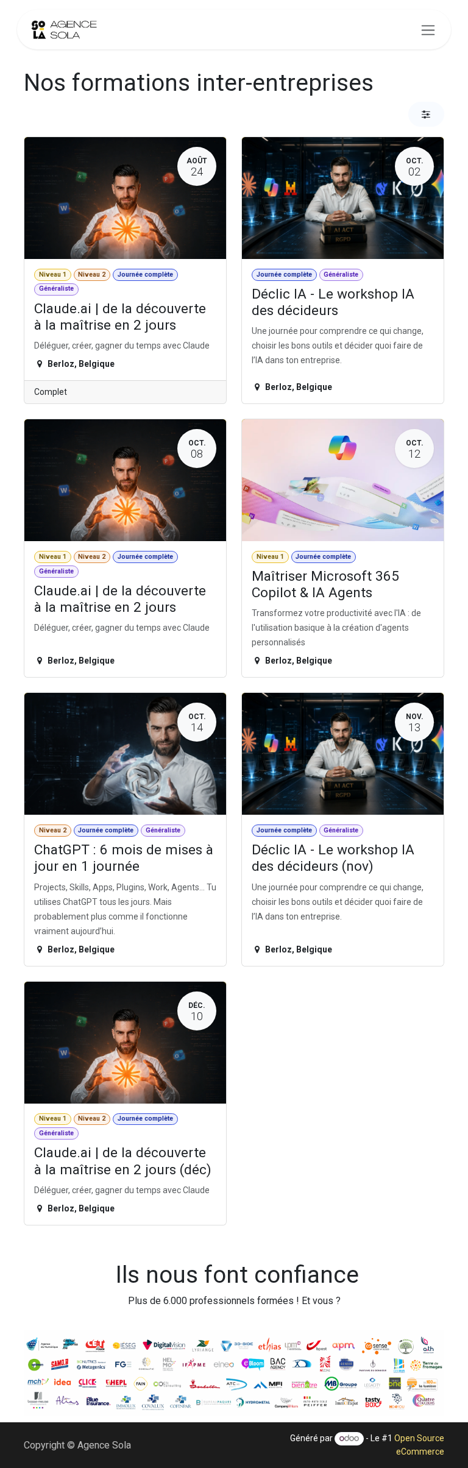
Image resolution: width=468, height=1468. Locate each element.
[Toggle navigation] (428, 29)
